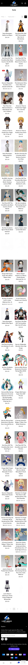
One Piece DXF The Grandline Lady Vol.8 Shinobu (21, 447)
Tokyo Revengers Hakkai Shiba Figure (7, 322)
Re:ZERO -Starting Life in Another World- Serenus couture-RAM (7, 181)
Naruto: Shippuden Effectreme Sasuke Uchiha (7, 494)
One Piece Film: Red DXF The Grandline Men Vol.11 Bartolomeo (20, 36)
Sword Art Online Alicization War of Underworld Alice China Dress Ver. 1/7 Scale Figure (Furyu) (21, 546)
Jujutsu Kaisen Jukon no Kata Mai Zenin (21, 229)
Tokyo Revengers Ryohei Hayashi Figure (21, 596)
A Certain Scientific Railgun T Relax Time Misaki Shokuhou (20, 422)
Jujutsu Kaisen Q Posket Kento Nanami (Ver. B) (7, 571)
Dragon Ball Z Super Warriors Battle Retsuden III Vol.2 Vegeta (20, 470)
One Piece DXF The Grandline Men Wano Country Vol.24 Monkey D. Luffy (21, 181)
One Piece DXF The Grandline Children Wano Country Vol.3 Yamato (20, 61)
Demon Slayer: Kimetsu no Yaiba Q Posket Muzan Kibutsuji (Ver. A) (20, 276)
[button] (25, 3)
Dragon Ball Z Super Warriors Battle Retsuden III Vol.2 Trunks (7, 470)
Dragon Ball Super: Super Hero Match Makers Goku (7, 275)
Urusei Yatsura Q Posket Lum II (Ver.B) (21, 299)
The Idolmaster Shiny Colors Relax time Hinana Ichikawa (21, 84)
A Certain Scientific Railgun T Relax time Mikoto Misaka (7, 544)
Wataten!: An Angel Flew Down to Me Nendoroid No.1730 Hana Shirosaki (20, 520)
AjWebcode (14, 646)
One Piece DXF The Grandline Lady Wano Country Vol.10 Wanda (7, 205)
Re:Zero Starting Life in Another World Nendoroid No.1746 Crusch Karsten (7, 520)
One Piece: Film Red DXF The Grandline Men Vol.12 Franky (20, 323)
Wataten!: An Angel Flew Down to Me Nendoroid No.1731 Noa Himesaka (20, 495)
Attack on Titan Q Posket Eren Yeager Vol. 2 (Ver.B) (20, 107)
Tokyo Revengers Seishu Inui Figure (7, 34)
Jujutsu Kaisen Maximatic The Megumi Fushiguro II (7, 254)
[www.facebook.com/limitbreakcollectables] (2, 639)
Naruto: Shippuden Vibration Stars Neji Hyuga (20, 346)
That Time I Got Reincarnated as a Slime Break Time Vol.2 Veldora (7, 108)
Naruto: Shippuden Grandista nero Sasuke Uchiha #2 (7, 84)
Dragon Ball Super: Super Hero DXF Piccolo (20, 394)
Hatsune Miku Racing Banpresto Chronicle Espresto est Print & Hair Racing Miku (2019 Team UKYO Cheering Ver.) (7, 396)
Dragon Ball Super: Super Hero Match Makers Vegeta (20, 254)
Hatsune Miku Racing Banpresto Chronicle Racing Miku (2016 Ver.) (21, 370)
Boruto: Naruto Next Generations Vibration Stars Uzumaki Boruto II (7, 423)
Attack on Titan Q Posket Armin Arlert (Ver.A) (20, 132)
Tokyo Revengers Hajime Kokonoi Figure (7, 155)
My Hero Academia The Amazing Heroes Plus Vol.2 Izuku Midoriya (20, 205)
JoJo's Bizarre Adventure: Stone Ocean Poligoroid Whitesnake (7, 596)
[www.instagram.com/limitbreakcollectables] (6, 639)
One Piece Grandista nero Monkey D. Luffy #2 (7, 346)
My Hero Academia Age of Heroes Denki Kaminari (7, 229)
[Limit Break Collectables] (14, 3)
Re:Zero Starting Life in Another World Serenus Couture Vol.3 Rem (21, 156)
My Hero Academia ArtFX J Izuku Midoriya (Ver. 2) (7, 300)
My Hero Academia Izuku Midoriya (7, 368)
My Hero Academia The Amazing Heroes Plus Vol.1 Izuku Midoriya (20, 571)
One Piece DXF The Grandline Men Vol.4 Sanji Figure (7, 447)
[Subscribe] (25, 635)
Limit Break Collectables (13, 644)
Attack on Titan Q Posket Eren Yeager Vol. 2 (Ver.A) (7, 132)
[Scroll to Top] (25, 657)
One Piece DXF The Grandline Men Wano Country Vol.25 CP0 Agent (7, 61)
